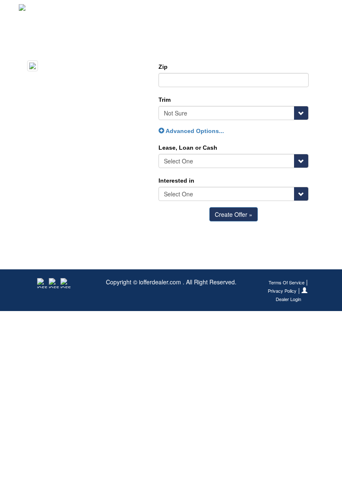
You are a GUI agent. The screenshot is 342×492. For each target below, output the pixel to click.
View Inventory (273, 10)
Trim (164, 99)
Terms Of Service (286, 282)
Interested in (176, 180)
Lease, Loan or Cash (187, 147)
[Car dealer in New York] (46, 10)
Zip (163, 66)
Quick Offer (226, 10)
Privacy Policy (282, 291)
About (313, 10)
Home (190, 10)
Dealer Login (288, 299)
